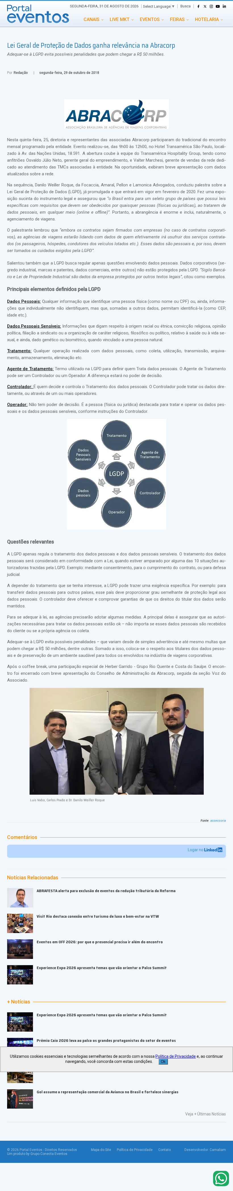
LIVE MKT (120, 19)
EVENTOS (150, 19)
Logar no (196, 850)
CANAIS (91, 19)
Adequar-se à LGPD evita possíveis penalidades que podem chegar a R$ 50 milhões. (86, 54)
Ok (163, 1061)
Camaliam (218, 1150)
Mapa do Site (101, 1150)
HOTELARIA (207, 19)
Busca (185, 6)
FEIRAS (177, 19)
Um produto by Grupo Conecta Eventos (37, 1154)
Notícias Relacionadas (32, 877)
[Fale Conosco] (221, 1179)
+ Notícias (18, 1002)
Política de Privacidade (135, 1150)
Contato (164, 1150)
